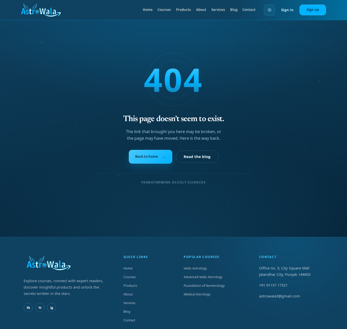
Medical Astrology (197, 294)
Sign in (287, 10)
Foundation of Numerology (204, 285)
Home (148, 9)
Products (183, 9)
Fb (28, 308)
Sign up (313, 9)
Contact (249, 9)
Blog (234, 9)
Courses (164, 9)
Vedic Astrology (195, 268)
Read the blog (197, 156)
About (201, 9)
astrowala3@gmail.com (279, 295)
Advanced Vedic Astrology (203, 277)
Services (218, 9)
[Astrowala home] (43, 10)
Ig (51, 308)
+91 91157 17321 (273, 285)
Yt (39, 308)
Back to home (150, 156)
